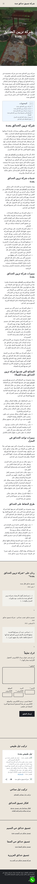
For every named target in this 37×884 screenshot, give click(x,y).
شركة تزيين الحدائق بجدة (23, 106)
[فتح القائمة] (3, 3)
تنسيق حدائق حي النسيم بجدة (21, 833)
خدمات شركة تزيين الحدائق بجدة (22, 108)
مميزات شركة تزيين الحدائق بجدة (22, 110)
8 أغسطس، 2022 (30, 623)
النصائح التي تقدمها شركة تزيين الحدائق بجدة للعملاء (19, 114)
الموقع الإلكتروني (9, 689)
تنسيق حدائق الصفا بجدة (23, 847)
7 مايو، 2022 (31, 587)
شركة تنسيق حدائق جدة (25, 3)
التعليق (32, 666)
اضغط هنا (32, 876)
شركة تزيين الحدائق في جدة (14, 154)
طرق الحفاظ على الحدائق (24, 119)
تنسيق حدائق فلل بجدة (27, 584)
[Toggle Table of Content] (30, 103)
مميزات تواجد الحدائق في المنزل (22, 117)
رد (34, 610)
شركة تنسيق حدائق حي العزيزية (20, 860)
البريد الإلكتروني (19, 689)
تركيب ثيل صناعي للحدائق (22, 795)
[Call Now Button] (32, 880)
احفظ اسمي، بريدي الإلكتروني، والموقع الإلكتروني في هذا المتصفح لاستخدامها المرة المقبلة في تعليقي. (18, 704)
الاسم (32, 688)
